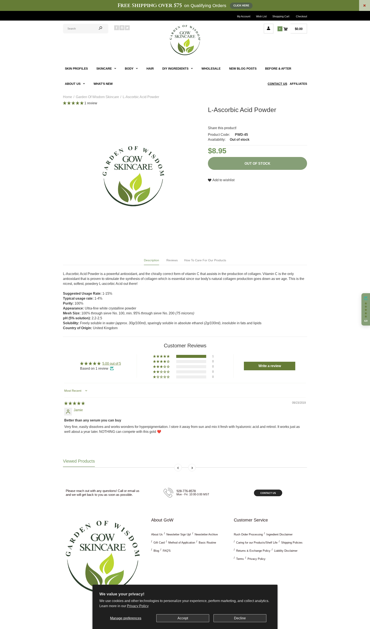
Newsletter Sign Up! (178, 534)
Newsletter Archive (206, 534)
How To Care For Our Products (205, 260)
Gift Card (159, 542)
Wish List (261, 16)
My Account (243, 16)
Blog (156, 550)
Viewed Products (79, 461)
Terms (240, 558)
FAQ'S (167, 550)
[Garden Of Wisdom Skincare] (185, 55)
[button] (73, 103)
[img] (74, 403)
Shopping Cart (280, 16)
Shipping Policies (292, 542)
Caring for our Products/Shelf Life (257, 542)
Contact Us (268, 493)
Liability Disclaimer (285, 550)
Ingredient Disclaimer (279, 534)
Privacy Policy (138, 606)
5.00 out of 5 (111, 363)
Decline (240, 618)
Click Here (241, 5)
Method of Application (181, 542)
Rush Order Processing (248, 534)
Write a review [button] (269, 366)
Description (151, 260)
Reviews (172, 260)
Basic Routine (207, 542)
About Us (157, 534)
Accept (183, 618)
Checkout (301, 16)
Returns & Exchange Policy (253, 550)
